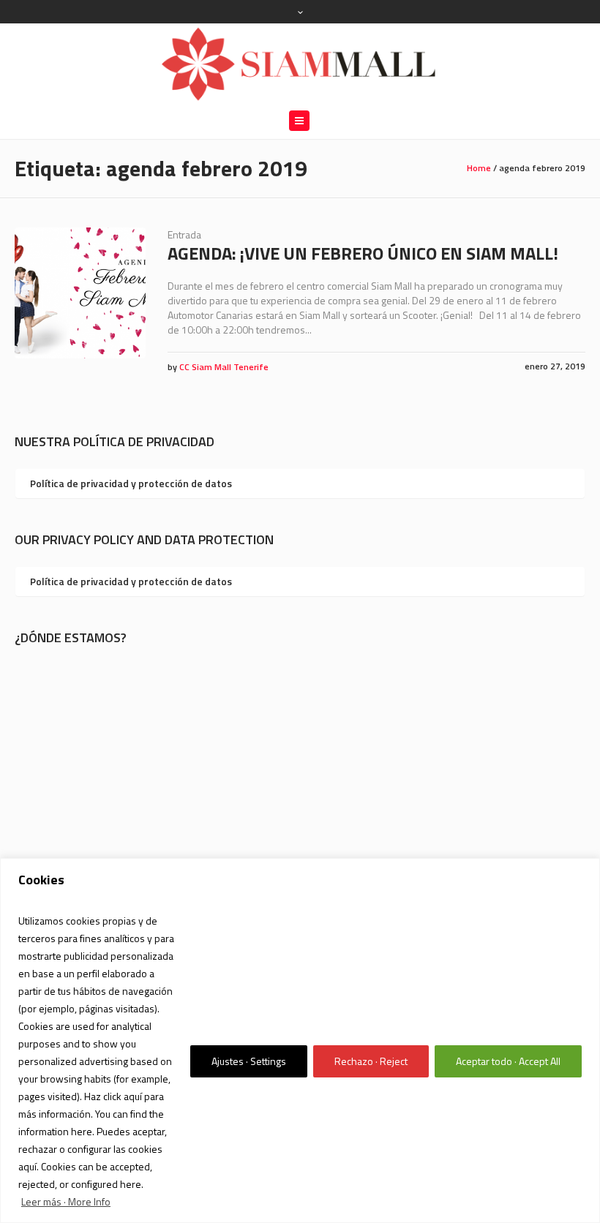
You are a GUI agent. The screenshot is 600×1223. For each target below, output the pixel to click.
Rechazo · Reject (371, 1061)
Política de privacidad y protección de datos (131, 483)
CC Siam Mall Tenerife (224, 367)
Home (479, 168)
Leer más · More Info (65, 1201)
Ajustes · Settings (248, 1061)
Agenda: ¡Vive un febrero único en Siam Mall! (363, 253)
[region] (300, 1040)
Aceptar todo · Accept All (508, 1061)
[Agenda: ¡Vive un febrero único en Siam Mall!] (80, 292)
